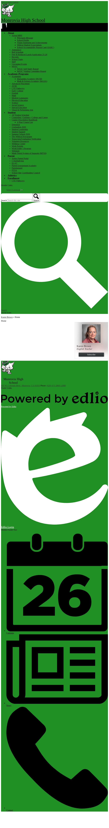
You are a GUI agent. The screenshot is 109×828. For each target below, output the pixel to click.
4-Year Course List (25, 122)
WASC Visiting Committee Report (31, 71)
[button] (10, 33)
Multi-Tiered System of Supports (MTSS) (29, 153)
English (15, 93)
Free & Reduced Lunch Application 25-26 (29, 54)
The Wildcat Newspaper (22, 136)
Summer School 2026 (21, 134)
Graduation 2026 (19, 127)
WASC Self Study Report (28, 69)
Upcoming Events (19, 64)
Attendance (16, 50)
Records (15, 57)
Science (15, 103)
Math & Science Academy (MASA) (32, 81)
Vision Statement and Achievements (32, 43)
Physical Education (20, 100)
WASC (15, 66)
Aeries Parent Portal (20, 158)
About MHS (17, 35)
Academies (16, 76)
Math (14, 95)
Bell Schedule (17, 52)
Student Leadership (20, 129)
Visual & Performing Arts (22, 110)
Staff (14, 62)
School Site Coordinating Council (26, 173)
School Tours (17, 59)
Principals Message (25, 38)
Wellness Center (18, 144)
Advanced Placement (21, 84)
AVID (14, 86)
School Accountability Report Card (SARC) (35, 47)
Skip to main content (9, 2)
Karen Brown (7, 317)
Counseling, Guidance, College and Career (30, 117)
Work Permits (17, 146)
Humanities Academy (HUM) (29, 79)
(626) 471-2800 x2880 (56, 385)
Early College (17, 91)
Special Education (19, 107)
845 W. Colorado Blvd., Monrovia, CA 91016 (20, 385)
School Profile (23, 40)
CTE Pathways (18, 88)
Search (4, 200)
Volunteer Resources (20, 141)
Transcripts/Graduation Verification (26, 139)
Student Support (18, 132)
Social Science (18, 105)
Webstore (16, 151)
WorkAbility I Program (21, 148)
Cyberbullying (18, 161)
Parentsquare (17, 168)
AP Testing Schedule (20, 115)
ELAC (14, 163)
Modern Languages (20, 98)
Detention (16, 125)
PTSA (14, 170)
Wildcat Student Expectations (29, 45)
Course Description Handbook (24, 120)
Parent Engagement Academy (24, 166)
